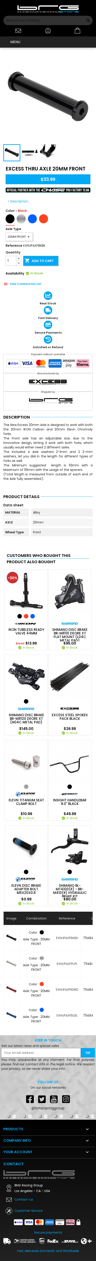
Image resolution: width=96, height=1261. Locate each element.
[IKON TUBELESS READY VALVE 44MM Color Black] (19, 616)
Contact (13, 1164)
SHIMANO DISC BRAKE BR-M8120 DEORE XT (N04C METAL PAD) (26, 718)
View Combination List (25, 284)
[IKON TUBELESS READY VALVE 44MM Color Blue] (32, 616)
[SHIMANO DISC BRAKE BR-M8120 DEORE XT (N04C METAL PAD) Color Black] (26, 701)
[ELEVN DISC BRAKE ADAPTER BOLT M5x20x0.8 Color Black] (26, 872)
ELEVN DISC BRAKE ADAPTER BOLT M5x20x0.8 (26, 889)
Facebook (29, 1099)
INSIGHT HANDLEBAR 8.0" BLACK (69, 802)
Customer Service (29, 1210)
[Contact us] (18, 30)
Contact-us (24, 1199)
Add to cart (39, 260)
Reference (14, 245)
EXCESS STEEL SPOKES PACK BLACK (70, 716)
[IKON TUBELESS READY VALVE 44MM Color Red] (26, 616)
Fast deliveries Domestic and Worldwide (48, 1251)
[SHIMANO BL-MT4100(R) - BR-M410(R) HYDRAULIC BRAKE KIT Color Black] (69, 872)
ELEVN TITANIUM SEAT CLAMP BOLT (26, 802)
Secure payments (48, 1232)
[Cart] (77, 30)
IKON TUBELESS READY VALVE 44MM (26, 631)
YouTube (54, 1099)
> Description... (19, 201)
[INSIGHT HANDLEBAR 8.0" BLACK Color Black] (69, 786)
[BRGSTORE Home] (48, 8)
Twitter (42, 1099)
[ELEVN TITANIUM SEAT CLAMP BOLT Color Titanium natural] (26, 786)
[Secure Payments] (48, 364)
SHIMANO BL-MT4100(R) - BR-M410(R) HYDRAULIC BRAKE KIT (70, 891)
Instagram (66, 1099)
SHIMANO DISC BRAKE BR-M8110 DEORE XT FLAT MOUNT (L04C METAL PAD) (70, 635)
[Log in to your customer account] (48, 30)
